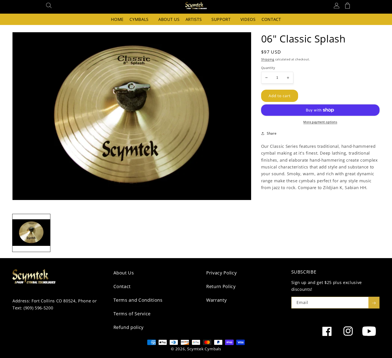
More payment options (320, 122)
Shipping (267, 59)
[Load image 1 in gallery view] (31, 233)
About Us (123, 273)
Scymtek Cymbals (204, 348)
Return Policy (221, 286)
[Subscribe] (373, 303)
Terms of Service (132, 314)
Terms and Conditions (138, 300)
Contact (122, 286)
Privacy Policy (221, 273)
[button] (49, 5)
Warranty (216, 300)
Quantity (268, 68)
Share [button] (271, 133)
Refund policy (128, 327)
